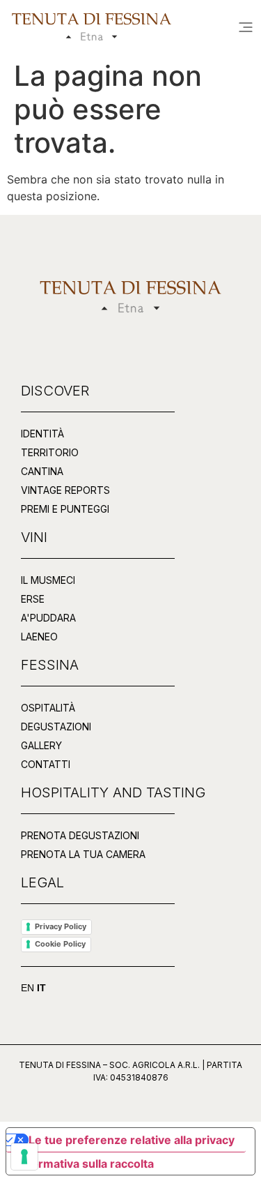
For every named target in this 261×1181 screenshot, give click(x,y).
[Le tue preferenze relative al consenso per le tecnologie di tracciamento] (24, 1156)
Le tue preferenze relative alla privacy (132, 1140)
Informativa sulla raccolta (85, 1164)
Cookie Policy (60, 944)
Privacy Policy (60, 926)
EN (27, 987)
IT (41, 987)
